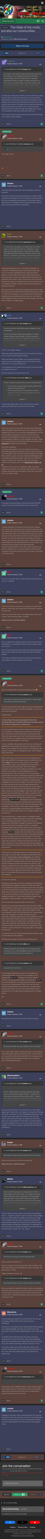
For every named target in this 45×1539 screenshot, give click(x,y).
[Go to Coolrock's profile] (4, 62)
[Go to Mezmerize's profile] (4, 1313)
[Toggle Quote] (5, 69)
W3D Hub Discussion (20, 39)
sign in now (6, 1471)
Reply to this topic (22, 46)
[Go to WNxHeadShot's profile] (4, 1077)
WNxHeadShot (28, 1187)
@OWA (11, 832)
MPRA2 (25, 1083)
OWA (26, 378)
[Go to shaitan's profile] (4, 185)
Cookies (32, 1527)
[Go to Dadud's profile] (4, 1144)
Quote (9, 124)
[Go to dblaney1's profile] (4, 497)
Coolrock (27, 144)
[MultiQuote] (3, 124)
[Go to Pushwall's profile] (4, 1370)
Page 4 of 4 (22, 53)
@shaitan (14, 977)
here (7, 762)
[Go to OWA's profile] (4, 317)
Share (7, 1494)
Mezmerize (11, 1312)
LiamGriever (27, 242)
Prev (7, 53)
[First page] (2, 53)
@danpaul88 (15, 799)
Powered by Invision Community (23, 1536)
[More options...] (40, 64)
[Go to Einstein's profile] (4, 137)
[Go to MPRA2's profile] (4, 1180)
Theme (12, 1527)
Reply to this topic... (12, 1483)
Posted (14, 63)
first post (4, 443)
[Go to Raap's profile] (4, 235)
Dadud (25, 69)
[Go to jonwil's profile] (4, 573)
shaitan (25, 323)
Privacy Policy (23, 1527)
